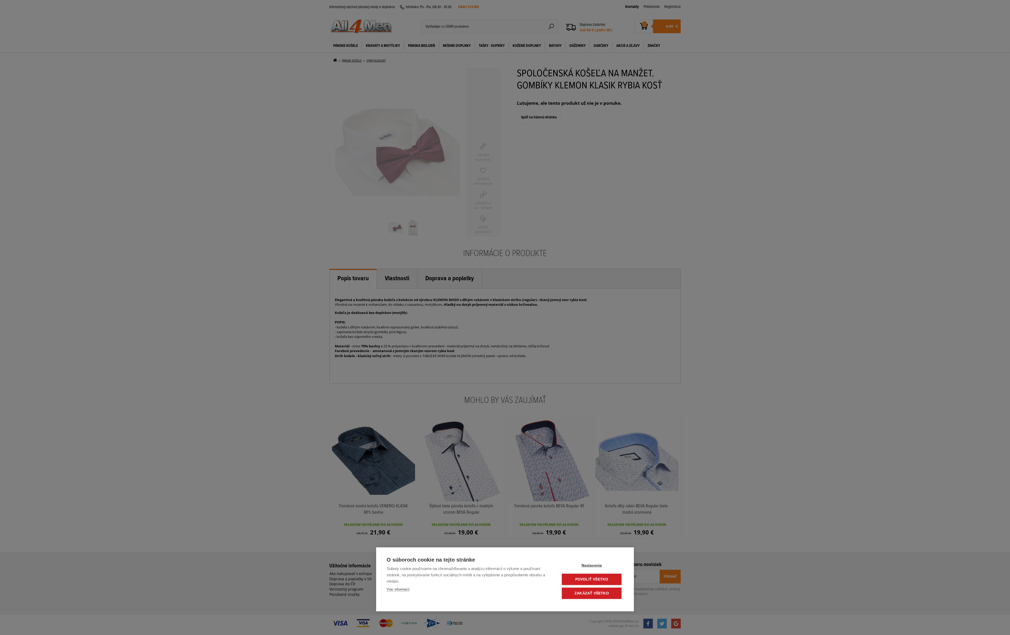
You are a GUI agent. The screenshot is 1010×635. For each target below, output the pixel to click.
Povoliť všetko (591, 579)
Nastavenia (592, 565)
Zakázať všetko (591, 593)
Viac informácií (398, 589)
